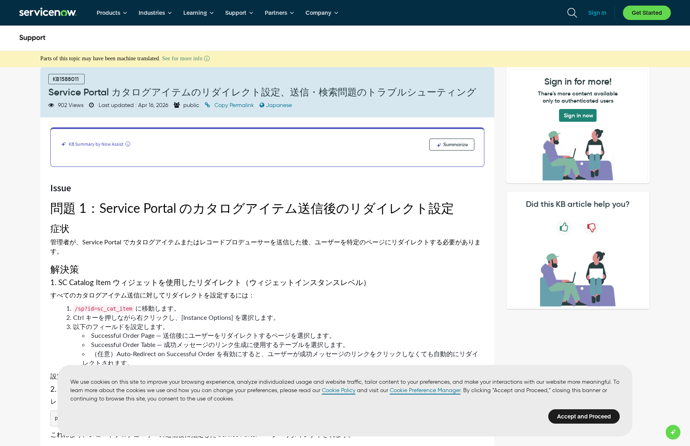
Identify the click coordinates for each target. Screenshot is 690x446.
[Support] (32, 38)
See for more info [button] (183, 58)
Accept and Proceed (584, 416)
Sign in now (578, 115)
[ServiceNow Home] (48, 13)
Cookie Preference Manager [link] (425, 390)
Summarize (455, 144)
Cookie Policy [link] (338, 390)
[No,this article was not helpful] (591, 227)
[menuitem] (112, 13)
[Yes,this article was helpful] (564, 227)
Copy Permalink (234, 105)
